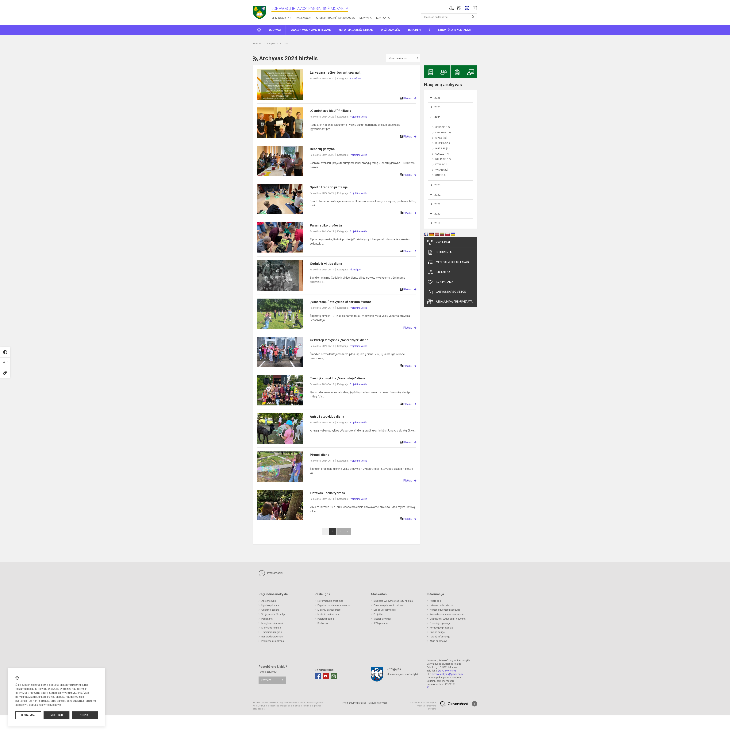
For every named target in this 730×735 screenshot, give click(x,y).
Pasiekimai (267, 618)
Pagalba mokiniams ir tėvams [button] (310, 29)
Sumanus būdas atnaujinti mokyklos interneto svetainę (423, 705)
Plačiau (407, 98)
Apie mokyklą (268, 600)
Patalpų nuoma (325, 618)
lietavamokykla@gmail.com (447, 674)
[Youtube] (326, 676)
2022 (437, 194)
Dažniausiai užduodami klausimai (448, 618)
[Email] (334, 676)
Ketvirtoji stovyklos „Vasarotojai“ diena (339, 340)
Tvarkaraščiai (274, 573)
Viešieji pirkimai (382, 618)
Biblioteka (443, 271)
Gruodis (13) (442, 127)
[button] (451, 8)
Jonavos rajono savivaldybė (402, 674)
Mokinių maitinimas (328, 614)
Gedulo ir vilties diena (326, 263)
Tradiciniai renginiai (271, 632)
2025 (437, 107)
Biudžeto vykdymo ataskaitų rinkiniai (393, 600)
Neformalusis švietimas (330, 600)
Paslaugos (303, 17)
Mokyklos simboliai (272, 623)
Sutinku (84, 715)
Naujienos (272, 43)
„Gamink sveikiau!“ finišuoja (330, 111)
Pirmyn (347, 531)
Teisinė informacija (440, 636)
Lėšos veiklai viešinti (385, 609)
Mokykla (365, 17)
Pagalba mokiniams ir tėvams (333, 605)
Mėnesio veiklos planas (452, 262)
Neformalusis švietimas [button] (356, 29)
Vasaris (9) (441, 169)
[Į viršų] (474, 703)
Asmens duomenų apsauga (445, 609)
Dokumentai (444, 252)
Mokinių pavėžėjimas (328, 609)
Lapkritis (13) (443, 132)
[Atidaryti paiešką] (473, 16)
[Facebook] (318, 676)
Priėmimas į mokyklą (272, 641)
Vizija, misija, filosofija (273, 614)
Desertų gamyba (322, 149)
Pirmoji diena (319, 455)
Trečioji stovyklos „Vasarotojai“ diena (337, 378)
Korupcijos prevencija (441, 627)
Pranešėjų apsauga (440, 623)
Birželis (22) (442, 148)
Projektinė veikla (358, 116)
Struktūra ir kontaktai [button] (454, 29)
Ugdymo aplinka (270, 609)
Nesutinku (57, 715)
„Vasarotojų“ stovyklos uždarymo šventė (340, 302)
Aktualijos (355, 269)
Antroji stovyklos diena (327, 416)
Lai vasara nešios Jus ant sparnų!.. (336, 72)
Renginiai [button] (414, 29)
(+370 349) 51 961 (447, 670)
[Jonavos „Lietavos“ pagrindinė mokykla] (262, 11)
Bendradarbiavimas (272, 636)
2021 (437, 204)
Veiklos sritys (281, 17)
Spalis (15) (441, 138)
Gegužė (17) (442, 154)
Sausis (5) (440, 175)
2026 (437, 97)
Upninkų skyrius (270, 605)
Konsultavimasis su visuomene (446, 614)
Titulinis (257, 43)
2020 (437, 213)
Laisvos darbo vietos (451, 291)
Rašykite (266, 680)
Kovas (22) (441, 164)
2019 (437, 223)
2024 (286, 43)
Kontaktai (383, 17)
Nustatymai (28, 715)
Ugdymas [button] (275, 29)
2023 (437, 185)
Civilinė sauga (437, 632)
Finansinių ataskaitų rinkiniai (389, 605)
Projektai (443, 242)
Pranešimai (356, 78)
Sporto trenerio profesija (329, 187)
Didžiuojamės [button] (390, 29)
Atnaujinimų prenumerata (454, 301)
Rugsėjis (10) (443, 143)
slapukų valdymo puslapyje (45, 704)
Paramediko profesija (326, 225)
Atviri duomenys (438, 641)
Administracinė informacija (335, 17)
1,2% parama (444, 281)
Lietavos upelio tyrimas (327, 493)
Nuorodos (435, 600)
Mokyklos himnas (271, 627)
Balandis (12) (443, 159)
